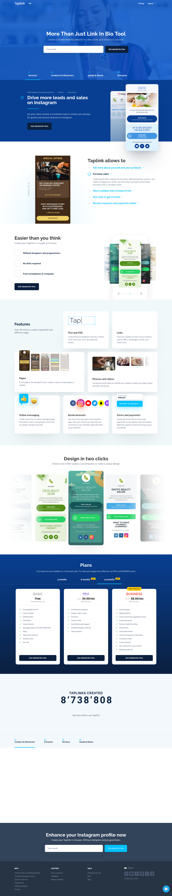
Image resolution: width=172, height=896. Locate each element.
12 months (111, 580)
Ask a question (57, 873)
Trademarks (19, 883)
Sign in (150, 3)
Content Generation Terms (25, 876)
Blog (89, 879)
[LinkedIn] (142, 873)
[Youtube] (126, 873)
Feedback (55, 876)
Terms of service (21, 879)
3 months (62, 580)
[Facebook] (137, 873)
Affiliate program (21, 886)
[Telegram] (152, 873)
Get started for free (117, 49)
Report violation (57, 879)
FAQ (89, 876)
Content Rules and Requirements (27, 873)
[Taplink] (20, 3)
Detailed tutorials (94, 873)
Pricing (141, 3)
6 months (88, 580)
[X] (147, 873)
